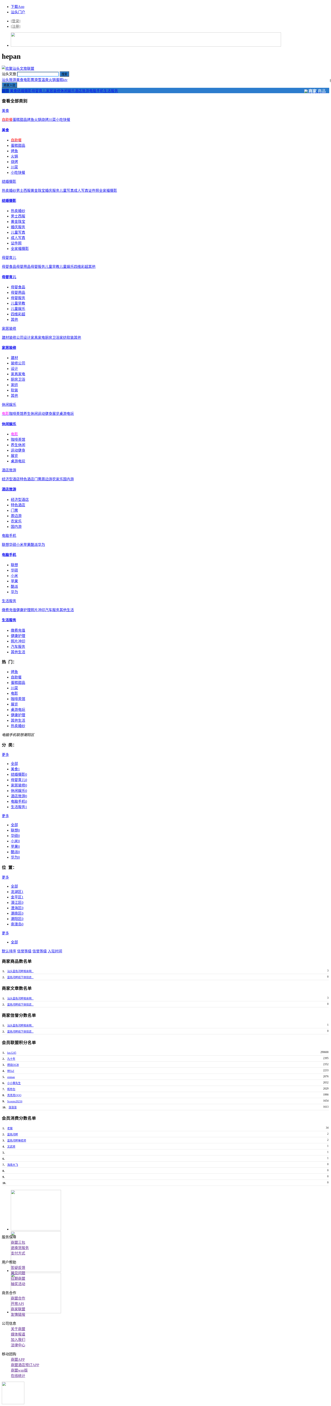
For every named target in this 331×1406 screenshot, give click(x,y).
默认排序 (9, 951)
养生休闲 (30, 414)
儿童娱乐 (66, 267)
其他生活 (66, 610)
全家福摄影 (108, 190)
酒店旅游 (82, 91)
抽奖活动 (18, 1284)
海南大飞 (12, 1164)
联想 (5, 545)
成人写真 (81, 190)
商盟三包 (18, 1242)
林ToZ (10, 1071)
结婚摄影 (24, 91)
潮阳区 (17, 919)
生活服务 (111, 91)
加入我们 (18, 1340)
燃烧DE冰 (13, 1065)
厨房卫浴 (52, 337)
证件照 (93, 190)
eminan (11, 1077)
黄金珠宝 (38, 190)
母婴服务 (38, 267)
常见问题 (18, 1273)
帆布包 (11, 1089)
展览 (55, 414)
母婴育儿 (39, 91)
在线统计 (18, 1376)
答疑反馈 (18, 1268)
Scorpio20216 (14, 1101)
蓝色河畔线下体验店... (20, 977)
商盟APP (18, 1359)
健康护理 (23, 610)
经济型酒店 (11, 479)
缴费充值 (9, 610)
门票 (37, 479)
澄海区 (17, 908)
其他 (91, 267)
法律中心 (18, 1345)
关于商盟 (18, 1329)
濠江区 (17, 902)
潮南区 (17, 913)
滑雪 (37, 80)
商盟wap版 (19, 1370)
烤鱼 (30, 120)
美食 (19, 80)
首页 (5, 91)
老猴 (10, 1128)
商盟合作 (18, 1298)
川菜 (52, 120)
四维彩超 (81, 267)
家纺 (63, 337)
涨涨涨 (13, 1107)
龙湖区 (17, 892)
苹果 (27, 545)
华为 (41, 545)
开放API (17, 1304)
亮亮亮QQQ (14, 1095)
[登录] (15, 21)
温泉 (45, 80)
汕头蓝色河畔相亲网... (20, 971)
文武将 (11, 1146)
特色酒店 (27, 479)
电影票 (28, 80)
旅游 (12, 80)
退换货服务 (20, 1248)
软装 (70, 337)
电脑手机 (96, 91)
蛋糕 (59, 80)
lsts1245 (11, 1052)
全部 (14, 764)
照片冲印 (38, 610)
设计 (27, 337)
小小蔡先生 (14, 1083)
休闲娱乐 (67, 91)
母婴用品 (23, 267)
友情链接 (18, 1314)
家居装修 (53, 91)
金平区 (17, 897)
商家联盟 (18, 1309)
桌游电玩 (66, 414)
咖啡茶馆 (16, 414)
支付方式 (18, 1253)
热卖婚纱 (9, 190)
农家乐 (57, 479)
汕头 (5, 80)
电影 (14, 693)
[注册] (15, 26)
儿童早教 (52, 267)
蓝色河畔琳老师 (16, 1140)
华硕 (12, 545)
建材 (5, 337)
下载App (17, 7)
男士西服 (23, 190)
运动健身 (45, 414)
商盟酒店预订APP (25, 1365)
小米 (19, 545)
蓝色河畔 (12, 1134)
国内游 (68, 479)
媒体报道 (18, 1334)
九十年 (11, 1058)
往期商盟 (18, 1278)
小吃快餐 (63, 120)
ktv (65, 80)
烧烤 (45, 120)
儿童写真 (66, 190)
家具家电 (38, 337)
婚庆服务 (52, 190)
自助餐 (16, 677)
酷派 (34, 545)
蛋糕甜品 (20, 120)
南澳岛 (17, 924)
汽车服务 (52, 610)
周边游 (46, 479)
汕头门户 (18, 12)
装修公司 (16, 337)
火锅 (52, 80)
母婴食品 (9, 267)
